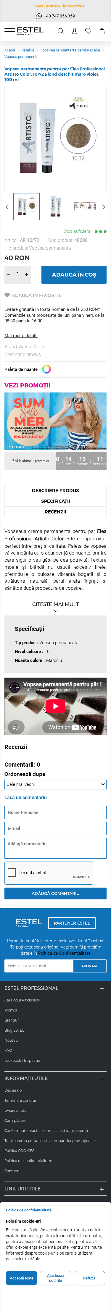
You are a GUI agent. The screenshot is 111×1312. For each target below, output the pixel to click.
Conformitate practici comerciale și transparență (46, 1130)
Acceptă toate (21, 1278)
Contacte (12, 1171)
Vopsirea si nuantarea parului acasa (70, 50)
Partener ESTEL (72, 922)
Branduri (12, 1020)
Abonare (89, 966)
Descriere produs (55, 490)
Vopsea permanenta (21, 56)
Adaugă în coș (74, 275)
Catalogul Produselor (22, 1000)
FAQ (8, 1050)
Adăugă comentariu (56, 893)
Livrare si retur (16, 1110)
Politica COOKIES (19, 1150)
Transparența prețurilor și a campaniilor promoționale (50, 1140)
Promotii (11, 1010)
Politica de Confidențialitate (64, 953)
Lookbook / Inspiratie (22, 1060)
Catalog (27, 50)
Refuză (89, 1278)
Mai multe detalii (21, 335)
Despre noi (13, 1090)
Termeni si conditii (20, 1100)
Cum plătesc (15, 1120)
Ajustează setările (55, 1278)
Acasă (9, 50)
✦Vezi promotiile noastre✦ (59, 6)
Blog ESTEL (14, 1030)
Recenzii (55, 512)
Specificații (55, 501)
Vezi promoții (27, 385)
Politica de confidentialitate (28, 1160)
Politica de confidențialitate (29, 1210)
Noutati (11, 1040)
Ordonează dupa (24, 774)
